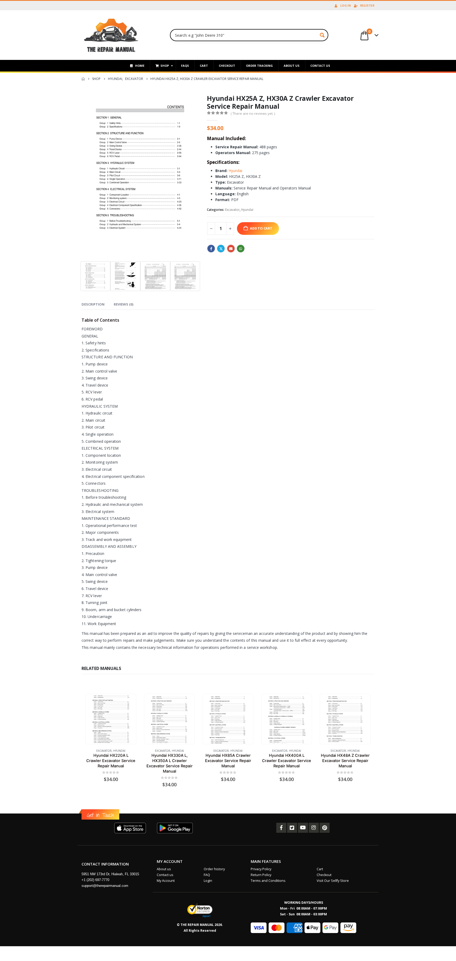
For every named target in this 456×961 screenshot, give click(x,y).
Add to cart (261, 228)
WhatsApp (240, 248)
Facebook (211, 248)
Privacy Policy (261, 869)
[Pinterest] (325, 828)
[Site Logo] (111, 35)
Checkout (324, 875)
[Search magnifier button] (322, 35)
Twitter (221, 248)
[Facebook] (281, 828)
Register (367, 5)
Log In (345, 5)
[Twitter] (292, 828)
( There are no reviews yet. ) (253, 113)
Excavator (232, 209)
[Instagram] (314, 828)
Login (208, 880)
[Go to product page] (111, 719)
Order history (214, 869)
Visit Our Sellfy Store (333, 880)
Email (231, 248)
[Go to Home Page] (83, 79)
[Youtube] (303, 828)
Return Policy (261, 875)
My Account (166, 880)
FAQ (207, 875)
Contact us (165, 875)
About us (164, 869)
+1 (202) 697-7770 (95, 880)
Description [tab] (93, 304)
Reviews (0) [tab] (123, 304)
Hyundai (235, 170)
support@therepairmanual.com (105, 886)
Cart (320, 869)
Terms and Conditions (268, 880)
